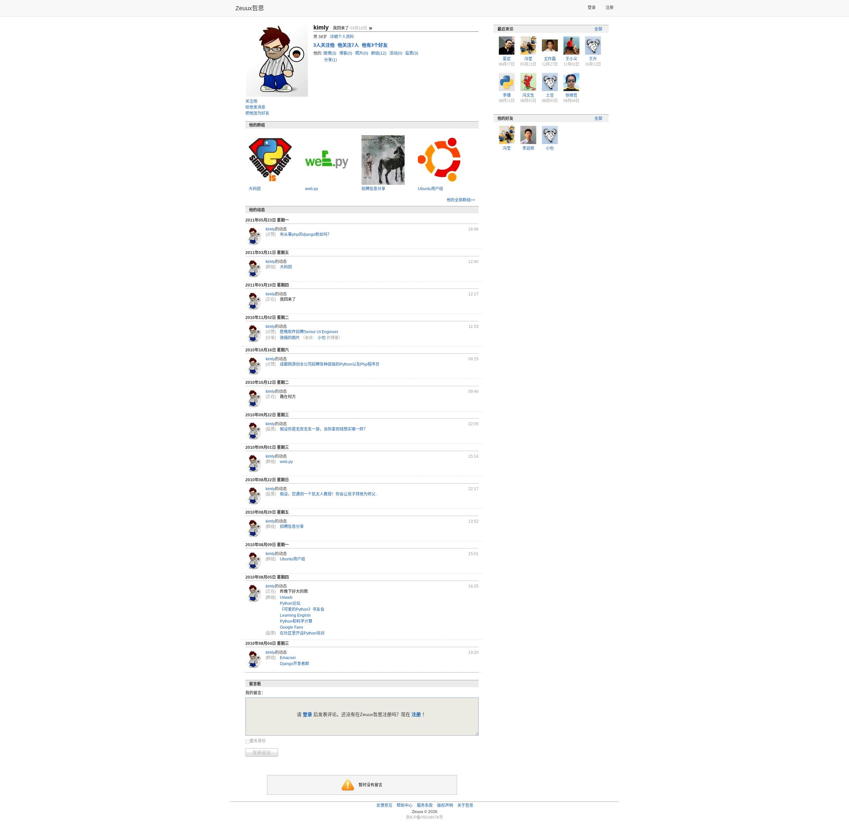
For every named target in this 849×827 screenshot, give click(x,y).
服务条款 (425, 805)
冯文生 (528, 95)
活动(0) (396, 53)
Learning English (295, 615)
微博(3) (330, 53)
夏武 (507, 59)
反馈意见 (384, 805)
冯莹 (528, 59)
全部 (598, 29)
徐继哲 (571, 95)
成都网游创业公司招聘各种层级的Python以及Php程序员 (329, 364)
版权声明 (445, 805)
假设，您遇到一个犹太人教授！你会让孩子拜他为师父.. (328, 494)
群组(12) (379, 53)
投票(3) (411, 53)
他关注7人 (349, 45)
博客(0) (346, 53)
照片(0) (362, 53)
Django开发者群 (294, 663)
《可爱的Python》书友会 (302, 609)
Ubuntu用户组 (430, 188)
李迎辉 (528, 148)
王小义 (571, 59)
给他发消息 (255, 107)
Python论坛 (290, 603)
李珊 (507, 95)
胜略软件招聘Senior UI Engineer (309, 332)
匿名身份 (258, 741)
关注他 (251, 101)
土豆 (550, 95)
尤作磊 (550, 59)
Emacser (288, 657)
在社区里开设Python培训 (302, 633)
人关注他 (324, 45)
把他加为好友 (257, 113)
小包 (322, 338)
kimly (270, 229)
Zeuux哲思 (249, 8)
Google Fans (291, 627)
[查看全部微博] (370, 28)
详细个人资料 (342, 36)
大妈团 (255, 188)
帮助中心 (405, 805)
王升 (593, 59)
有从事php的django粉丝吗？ (305, 234)
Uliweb (286, 597)
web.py (311, 188)
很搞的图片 (290, 338)
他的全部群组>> (461, 200)
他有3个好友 (375, 45)
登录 (592, 7)
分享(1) (330, 60)
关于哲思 (465, 805)
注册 (610, 7)
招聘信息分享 (373, 188)
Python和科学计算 (296, 621)
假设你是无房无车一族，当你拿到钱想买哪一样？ (323, 429)
